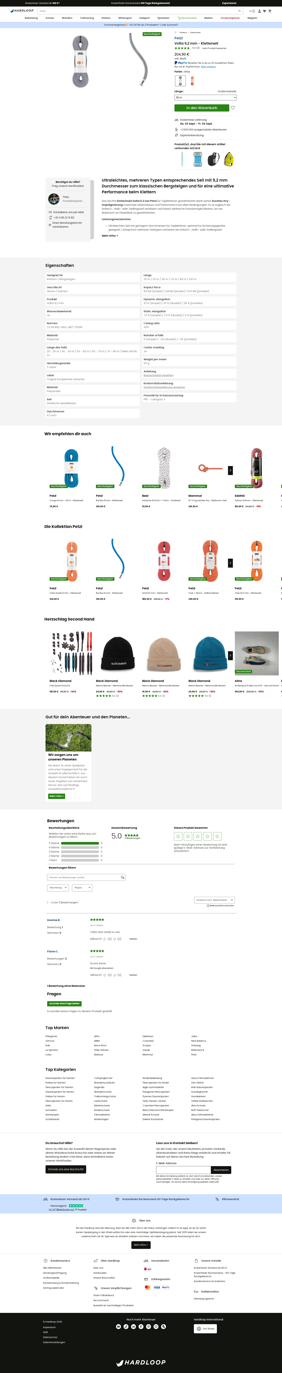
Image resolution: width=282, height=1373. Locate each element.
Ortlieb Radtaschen (202, 1101)
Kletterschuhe (102, 1106)
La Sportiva (52, 1050)
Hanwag (196, 1045)
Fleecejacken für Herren (59, 1101)
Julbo (194, 1036)
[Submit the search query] (239, 11)
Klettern (106, 18)
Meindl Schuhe (151, 1115)
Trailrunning (87, 18)
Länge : (179, 91)
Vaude (146, 1050)
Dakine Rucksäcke (153, 1119)
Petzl (178, 38)
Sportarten (163, 18)
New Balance (198, 1041)
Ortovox (50, 1041)
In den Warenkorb (202, 108)
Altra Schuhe (198, 1106)
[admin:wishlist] (233, 107)
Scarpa (147, 1045)
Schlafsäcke (52, 1119)
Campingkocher (103, 1078)
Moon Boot (100, 1045)
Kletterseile (195, 32)
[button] (80, 61)
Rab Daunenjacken (202, 1087)
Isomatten (51, 1110)
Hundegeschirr (199, 1092)
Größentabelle (227, 91)
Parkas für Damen (56, 1083)
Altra (96, 1036)
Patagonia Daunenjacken (205, 1119)
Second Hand (188, 18)
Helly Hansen (101, 1050)
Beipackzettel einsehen (158, 375)
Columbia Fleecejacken (156, 1106)
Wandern (67, 18)
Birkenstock (197, 1050)
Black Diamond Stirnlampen (158, 1110)
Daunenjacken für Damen (60, 1078)
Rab (48, 1045)
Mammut (148, 1055)
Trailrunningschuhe (105, 1096)
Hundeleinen (198, 1096)
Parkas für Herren (55, 1096)
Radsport (145, 18)
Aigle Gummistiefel (153, 1087)
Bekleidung (31, 18)
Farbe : (182, 71)
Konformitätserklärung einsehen (164, 387)
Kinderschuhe (102, 1110)
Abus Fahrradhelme (202, 1115)
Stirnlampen (52, 1115)
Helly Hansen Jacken (154, 1101)
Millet (97, 1041)
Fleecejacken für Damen (59, 1087)
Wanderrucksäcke (104, 1083)
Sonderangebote (230, 18)
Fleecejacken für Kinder (156, 1083)
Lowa (48, 1055)
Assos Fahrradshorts (202, 1078)
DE (250, 11)
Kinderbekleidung (152, 1078)
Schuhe (50, 18)
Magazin (252, 18)
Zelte (48, 1106)
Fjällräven (148, 1036)
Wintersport (125, 18)
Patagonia (51, 1036)
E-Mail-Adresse (166, 1163)
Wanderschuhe (103, 1092)
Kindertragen (101, 1119)
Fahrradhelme (102, 1115)
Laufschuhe (100, 1101)
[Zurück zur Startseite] (177, 32)
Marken (208, 18)
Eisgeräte (99, 1087)
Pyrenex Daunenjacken (156, 1096)
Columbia (148, 1041)
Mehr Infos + (110, 235)
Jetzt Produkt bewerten (214, 48)
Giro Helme (197, 1083)
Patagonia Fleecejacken (156, 1092)
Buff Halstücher (200, 1110)
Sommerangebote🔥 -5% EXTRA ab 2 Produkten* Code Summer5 (141, 25)
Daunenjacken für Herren (60, 1092)
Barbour (98, 1055)
